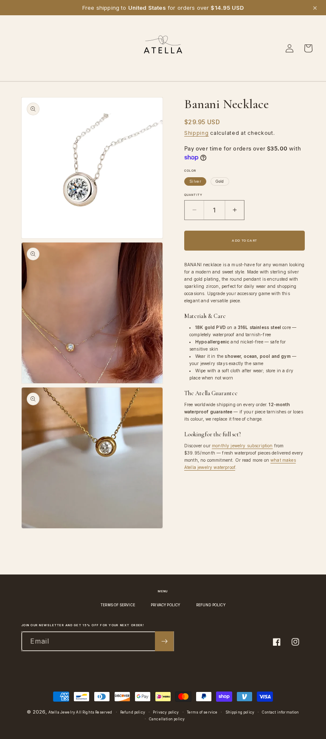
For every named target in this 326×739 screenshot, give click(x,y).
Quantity (193, 195)
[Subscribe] (164, 641)
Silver (195, 181)
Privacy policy (166, 712)
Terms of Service (118, 605)
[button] (17, 48)
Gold (220, 181)
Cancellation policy (167, 719)
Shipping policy (240, 712)
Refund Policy (210, 605)
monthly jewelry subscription (242, 445)
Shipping (196, 133)
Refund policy (132, 712)
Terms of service (202, 712)
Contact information (280, 712)
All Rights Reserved (94, 712)
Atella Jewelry (61, 712)
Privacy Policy (165, 605)
